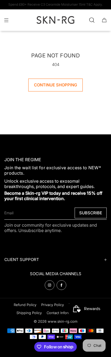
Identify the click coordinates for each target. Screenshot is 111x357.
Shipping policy (29, 313)
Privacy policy (52, 305)
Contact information (63, 313)
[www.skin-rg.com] (55, 20)
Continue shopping (55, 84)
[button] (92, 20)
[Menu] (10, 20)
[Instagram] (50, 285)
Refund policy (25, 305)
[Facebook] (61, 285)
